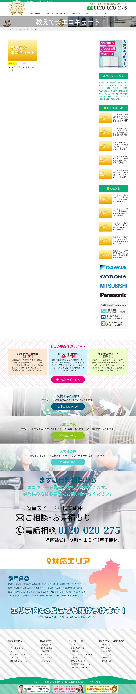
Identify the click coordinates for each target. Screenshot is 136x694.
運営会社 (104, 657)
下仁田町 (49, 595)
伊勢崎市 (33, 584)
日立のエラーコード (78, 657)
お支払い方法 (45, 661)
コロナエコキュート (17, 651)
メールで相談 (114, 317)
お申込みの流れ (46, 657)
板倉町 (42, 588)
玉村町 (46, 591)
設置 (110, 96)
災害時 (115, 93)
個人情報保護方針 (107, 661)
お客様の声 (44, 654)
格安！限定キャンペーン (19, 661)
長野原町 (24, 591)
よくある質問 (106, 651)
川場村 (27, 595)
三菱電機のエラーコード (80, 651)
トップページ (34, 13)
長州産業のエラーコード (80, 667)
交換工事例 (44, 651)
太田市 (25, 584)
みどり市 (78, 584)
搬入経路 (108, 91)
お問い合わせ (106, 654)
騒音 (119, 99)
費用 (116, 96)
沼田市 (16, 588)
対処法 (125, 88)
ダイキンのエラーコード (80, 644)
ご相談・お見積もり (58, 517)
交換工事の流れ (46, 648)
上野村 (70, 595)
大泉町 (30, 588)
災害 (108, 93)
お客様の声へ (68, 462)
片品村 (21, 595)
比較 (126, 91)
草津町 (17, 591)
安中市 (70, 584)
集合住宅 (124, 96)
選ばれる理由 (106, 644)
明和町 (57, 588)
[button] (56, 13)
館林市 (55, 584)
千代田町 (50, 588)
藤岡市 (63, 584)
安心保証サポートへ (68, 379)
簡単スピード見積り (115, 323)
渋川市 (48, 584)
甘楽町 (42, 595)
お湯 (102, 82)
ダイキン (12, 63)
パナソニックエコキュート (20, 657)
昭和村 (15, 595)
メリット (124, 85)
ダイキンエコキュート (18, 648)
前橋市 (18, 584)
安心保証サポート (107, 648)
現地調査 (124, 93)
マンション (114, 85)
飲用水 (113, 99)
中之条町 (72, 588)
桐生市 (41, 584)
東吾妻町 (80, 588)
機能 (121, 91)
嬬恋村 (11, 591)
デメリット (123, 82)
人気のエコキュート (17, 644)
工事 (102, 91)
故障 (115, 91)
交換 (102, 88)
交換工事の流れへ (68, 406)
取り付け (116, 88)
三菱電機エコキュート (18, 654)
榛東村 (68, 591)
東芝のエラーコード (78, 661)
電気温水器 (104, 99)
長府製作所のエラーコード (81, 664)
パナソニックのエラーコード (81, 654)
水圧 (102, 93)
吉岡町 (62, 591)
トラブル (103, 85)
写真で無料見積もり (47, 644)
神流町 (76, 595)
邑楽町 (36, 588)
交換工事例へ (68, 435)
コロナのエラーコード (79, 648)
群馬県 (102, 96)
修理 (108, 88)
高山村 (31, 591)
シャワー (111, 82)
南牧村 (56, 595)
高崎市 (11, 584)
